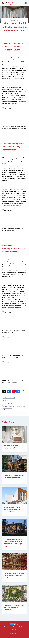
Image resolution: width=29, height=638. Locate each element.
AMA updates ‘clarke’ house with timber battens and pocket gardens (14, 477)
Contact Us (14, 629)
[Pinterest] (17, 624)
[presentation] (14, 434)
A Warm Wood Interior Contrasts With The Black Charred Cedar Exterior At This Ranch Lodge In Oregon (14, 542)
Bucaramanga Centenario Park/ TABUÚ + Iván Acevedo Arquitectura (13, 607)
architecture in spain (7, 400)
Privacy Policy (8, 627)
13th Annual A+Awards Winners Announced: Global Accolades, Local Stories (14, 575)
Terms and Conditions (19, 627)
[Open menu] (25, 3)
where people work (7, 410)
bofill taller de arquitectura (9, 403)
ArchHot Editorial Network (10, 34)
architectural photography (9, 397)
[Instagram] (14, 624)
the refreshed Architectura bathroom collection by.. (12, 446)
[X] (11, 624)
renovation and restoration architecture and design (14, 407)
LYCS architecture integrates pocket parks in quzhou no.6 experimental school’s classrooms (14, 509)
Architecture (14, 20)
